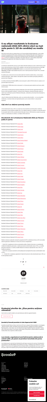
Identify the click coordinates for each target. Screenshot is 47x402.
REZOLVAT (3, 368)
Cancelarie (3, 366)
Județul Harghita (21, 184)
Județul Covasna (20, 165)
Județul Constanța (21, 162)
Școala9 (23, 278)
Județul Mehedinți (21, 195)
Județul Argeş (20, 126)
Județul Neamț (20, 204)
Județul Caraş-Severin (22, 159)
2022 (12, 293)
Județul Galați (20, 176)
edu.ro (2, 57)
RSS (2, 382)
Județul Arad (20, 129)
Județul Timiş (20, 226)
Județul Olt (19, 206)
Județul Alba (20, 123)
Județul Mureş (20, 201)
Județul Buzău (20, 151)
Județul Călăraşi (20, 157)
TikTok (3, 381)
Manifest (26, 363)
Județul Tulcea (20, 223)
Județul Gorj (19, 173)
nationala (5, 293)
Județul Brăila (20, 143)
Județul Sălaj (20, 215)
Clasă (2, 363)
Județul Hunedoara (21, 181)
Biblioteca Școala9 (5, 371)
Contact (25, 366)
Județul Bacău (20, 134)
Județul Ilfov (20, 187)
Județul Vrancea (20, 234)
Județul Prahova (20, 209)
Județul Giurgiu (20, 179)
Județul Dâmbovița (21, 168)
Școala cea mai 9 (5, 369)
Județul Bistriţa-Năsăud (22, 140)
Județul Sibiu (20, 212)
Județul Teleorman (21, 228)
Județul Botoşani (20, 146)
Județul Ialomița (20, 190)
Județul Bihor (20, 137)
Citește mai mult (7, 316)
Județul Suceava (20, 220)
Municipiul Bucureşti (22, 132)
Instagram (3, 380)
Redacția (26, 365)
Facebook (3, 378)
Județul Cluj (19, 154)
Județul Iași (19, 193)
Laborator (3, 365)
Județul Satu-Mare (21, 217)
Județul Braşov (20, 148)
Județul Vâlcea (20, 231)
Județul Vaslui (20, 237)
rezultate (19, 293)
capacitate (28, 293)
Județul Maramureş (21, 198)
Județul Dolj (19, 170)
